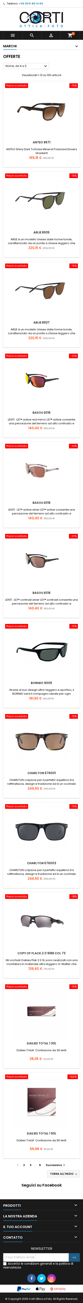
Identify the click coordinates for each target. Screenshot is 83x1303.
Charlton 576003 (41, 863)
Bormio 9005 (41, 683)
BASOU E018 (41, 412)
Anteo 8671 (41, 142)
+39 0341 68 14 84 (31, 3)
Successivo (56, 1165)
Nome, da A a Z (27, 66)
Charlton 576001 (41, 773)
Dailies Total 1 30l (41, 1043)
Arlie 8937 (41, 322)
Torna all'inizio (64, 1174)
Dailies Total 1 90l (41, 1133)
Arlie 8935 (41, 232)
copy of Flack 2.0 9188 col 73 (41, 953)
